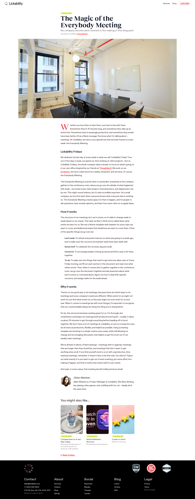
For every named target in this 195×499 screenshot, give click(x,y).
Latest (116, 484)
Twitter (87, 494)
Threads (87, 490)
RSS (116, 490)
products (65, 172)
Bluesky (87, 487)
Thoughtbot (105, 168)
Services (166, 4)
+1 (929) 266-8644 (31, 487)
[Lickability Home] (28, 468)
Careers (57, 487)
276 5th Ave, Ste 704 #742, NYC (37, 490)
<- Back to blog (68, 455)
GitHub (57, 494)
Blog (174, 4)
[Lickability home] (14, 3)
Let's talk (185, 4)
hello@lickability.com (32, 484)
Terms (146, 487)
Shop (56, 490)
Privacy (147, 484)
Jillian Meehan (82, 34)
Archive (117, 487)
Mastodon (88, 484)
